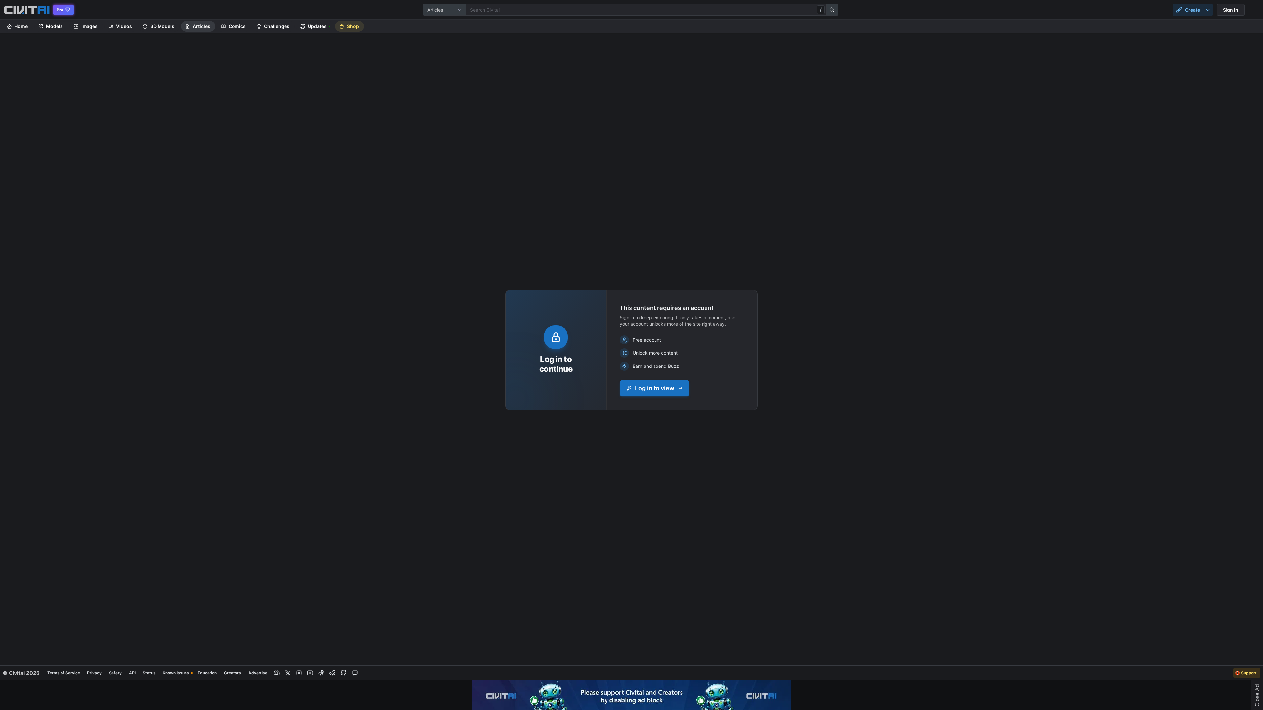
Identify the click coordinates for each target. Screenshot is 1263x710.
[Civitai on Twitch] (354, 672)
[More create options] (1208, 10)
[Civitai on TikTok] (321, 672)
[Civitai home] (27, 10)
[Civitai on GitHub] (343, 672)
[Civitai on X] (287, 672)
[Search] (832, 10)
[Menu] (1253, 9)
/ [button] (821, 9)
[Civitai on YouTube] (310, 672)
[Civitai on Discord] (276, 672)
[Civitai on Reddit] (332, 672)
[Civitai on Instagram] (299, 672)
